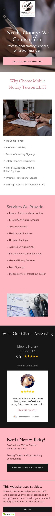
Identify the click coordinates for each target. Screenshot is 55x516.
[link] (27, 9)
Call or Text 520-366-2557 (28, 61)
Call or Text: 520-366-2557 (27, 467)
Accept (27, 509)
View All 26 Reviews (27, 365)
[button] (5, 9)
